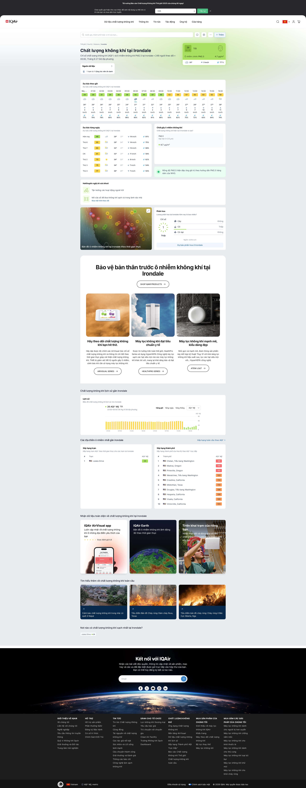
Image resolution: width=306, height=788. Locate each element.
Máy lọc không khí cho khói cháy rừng (234, 772)
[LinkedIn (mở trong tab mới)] (165, 688)
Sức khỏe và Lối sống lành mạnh (123, 746)
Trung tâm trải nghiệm (67, 748)
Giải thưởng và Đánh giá (124, 755)
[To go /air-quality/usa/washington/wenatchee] (190, 475)
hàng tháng (180, 408)
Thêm (221, 35)
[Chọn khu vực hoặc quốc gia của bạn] (286, 21)
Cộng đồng (118, 729)
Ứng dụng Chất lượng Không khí (178, 728)
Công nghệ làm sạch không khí (122, 765)
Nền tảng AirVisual (177, 733)
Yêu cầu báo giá (148, 726)
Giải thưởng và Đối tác (68, 744)
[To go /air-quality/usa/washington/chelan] (190, 461)
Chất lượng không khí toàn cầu (178, 761)
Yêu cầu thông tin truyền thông (69, 735)
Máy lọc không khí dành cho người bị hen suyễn (235, 728)
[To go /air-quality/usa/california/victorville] (190, 504)
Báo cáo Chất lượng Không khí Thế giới (177, 754)
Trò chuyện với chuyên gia (151, 731)
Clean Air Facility (149, 737)
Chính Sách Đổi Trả (94, 737)
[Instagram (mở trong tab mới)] (159, 688)
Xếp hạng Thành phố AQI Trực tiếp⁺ (180, 746)
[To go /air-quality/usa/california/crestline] (190, 480)
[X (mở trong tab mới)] (147, 688)
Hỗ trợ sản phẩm (93, 722)
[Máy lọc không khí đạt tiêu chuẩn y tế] (153, 315)
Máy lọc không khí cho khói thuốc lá (234, 742)
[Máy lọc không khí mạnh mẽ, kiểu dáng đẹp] (198, 315)
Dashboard (146, 744)
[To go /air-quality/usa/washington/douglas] (190, 489)
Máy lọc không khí (204, 748)
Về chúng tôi (63, 722)
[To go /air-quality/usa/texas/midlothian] (190, 484)
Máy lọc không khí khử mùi (234, 765)
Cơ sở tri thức (91, 733)
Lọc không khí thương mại (153, 722)
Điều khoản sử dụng (177, 784)
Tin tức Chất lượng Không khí (125, 724)
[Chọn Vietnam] (286, 21)
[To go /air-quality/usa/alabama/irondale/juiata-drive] (116, 461)
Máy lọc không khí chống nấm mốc (236, 735)
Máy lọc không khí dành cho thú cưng (235, 750)
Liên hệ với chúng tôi (67, 726)
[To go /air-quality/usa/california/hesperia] (190, 494)
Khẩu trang (201, 733)
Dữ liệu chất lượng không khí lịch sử (180, 739)
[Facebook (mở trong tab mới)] (140, 688)
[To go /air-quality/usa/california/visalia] (190, 499)
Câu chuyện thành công (124, 752)
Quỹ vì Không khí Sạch (68, 740)
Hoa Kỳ (89, 44)
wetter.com (192, 240)
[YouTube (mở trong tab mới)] (153, 688)
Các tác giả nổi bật (122, 740)
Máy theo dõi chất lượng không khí (207, 739)
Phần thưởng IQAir (93, 726)
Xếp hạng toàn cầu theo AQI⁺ (210, 440)
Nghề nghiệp (63, 729)
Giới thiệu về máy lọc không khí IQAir (206, 728)
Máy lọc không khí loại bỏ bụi (236, 757)
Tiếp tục (202, 11)
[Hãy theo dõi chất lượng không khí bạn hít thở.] (107, 315)
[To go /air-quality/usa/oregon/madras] (190, 465)
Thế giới (83, 44)
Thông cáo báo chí (122, 759)
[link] (277, 21)
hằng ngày (169, 408)
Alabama (97, 44)
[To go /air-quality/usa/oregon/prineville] (190, 470)
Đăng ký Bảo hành (93, 729)
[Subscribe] (183, 679)
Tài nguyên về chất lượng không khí (125, 735)
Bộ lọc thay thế (203, 744)
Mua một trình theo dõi (100, 201)
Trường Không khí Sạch (152, 740)
